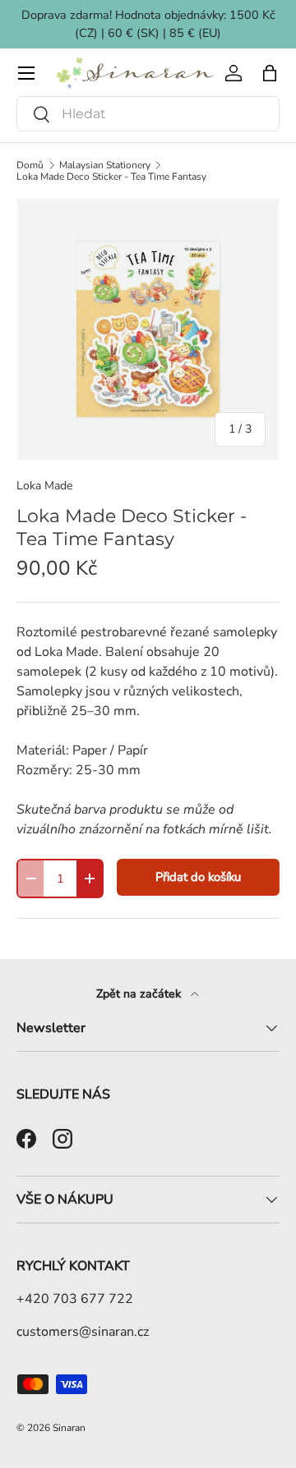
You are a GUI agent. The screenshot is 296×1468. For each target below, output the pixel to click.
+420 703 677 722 (74, 1299)
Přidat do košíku (198, 877)
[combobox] (148, 114)
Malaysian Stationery (104, 165)
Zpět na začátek (140, 994)
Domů (30, 165)
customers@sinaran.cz (82, 1332)
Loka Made (44, 485)
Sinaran (69, 1427)
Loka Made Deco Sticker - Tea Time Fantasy (111, 176)
